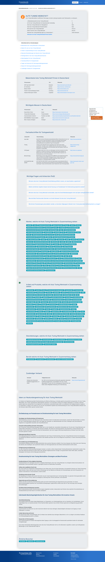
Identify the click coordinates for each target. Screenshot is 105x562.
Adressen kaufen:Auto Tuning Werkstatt (97, 118)
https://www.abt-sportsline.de (64, 85)
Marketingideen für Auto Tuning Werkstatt (31, 58)
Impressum (86, 2)
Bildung (37, 554)
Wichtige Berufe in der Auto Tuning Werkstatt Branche (33, 55)
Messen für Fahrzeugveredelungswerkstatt (31, 66)
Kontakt (81, 2)
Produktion (55, 553)
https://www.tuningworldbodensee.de (61, 114)
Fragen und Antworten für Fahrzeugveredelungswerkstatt (34, 63)
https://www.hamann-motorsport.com (66, 92)
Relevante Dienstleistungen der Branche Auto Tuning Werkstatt (35, 53)
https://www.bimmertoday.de (77, 155)
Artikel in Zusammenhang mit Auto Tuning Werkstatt (33, 50)
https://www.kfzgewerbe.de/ (78, 380)
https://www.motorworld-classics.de (60, 117)
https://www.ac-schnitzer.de (63, 86)
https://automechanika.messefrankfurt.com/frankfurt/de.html (66, 115)
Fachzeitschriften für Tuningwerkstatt (29, 60)
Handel (55, 554)
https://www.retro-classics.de (59, 119)
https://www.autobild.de (75, 139)
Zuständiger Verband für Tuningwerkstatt (30, 68)
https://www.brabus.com (63, 88)
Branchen (75, 2)
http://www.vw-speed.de (76, 150)
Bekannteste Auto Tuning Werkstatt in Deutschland (33, 45)
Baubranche (39, 553)
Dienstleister (56, 556)
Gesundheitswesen (40, 556)
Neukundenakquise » (24, 8)
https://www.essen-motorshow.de (60, 112)
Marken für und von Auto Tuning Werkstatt (31, 48)
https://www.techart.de (62, 90)
